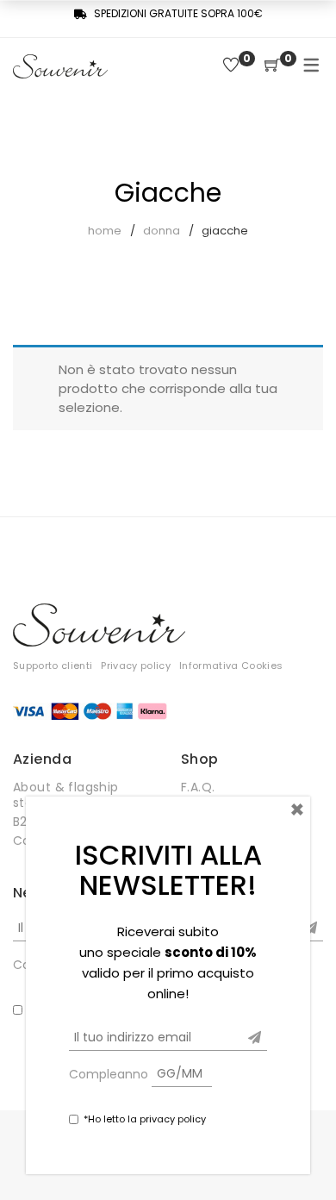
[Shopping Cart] (272, 66)
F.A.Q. (198, 787)
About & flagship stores (66, 794)
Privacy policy (136, 665)
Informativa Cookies (231, 665)
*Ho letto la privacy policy (145, 1119)
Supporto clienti (52, 665)
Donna (161, 230)
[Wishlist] (231, 66)
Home (104, 230)
